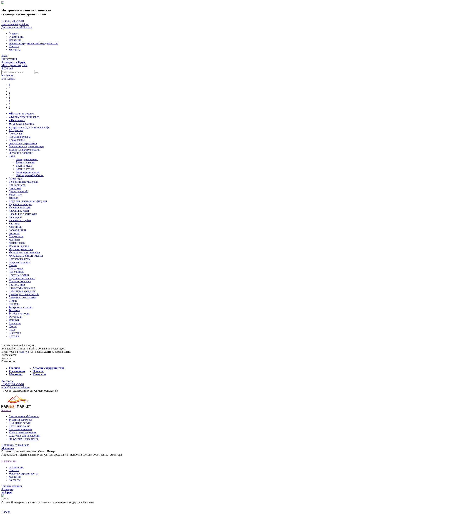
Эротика (14, 336)
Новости (14, 46)
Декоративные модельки (24, 181)
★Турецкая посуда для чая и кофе (29, 127)
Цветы (13, 326)
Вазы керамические (28, 172)
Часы (12, 329)
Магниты (14, 239)
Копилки (14, 233)
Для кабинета (17, 184)
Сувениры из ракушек (22, 290)
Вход (4, 55)
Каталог (6, 410)
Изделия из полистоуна (23, 213)
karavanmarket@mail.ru (15, 24)
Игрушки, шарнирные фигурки (28, 200)
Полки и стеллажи (20, 281)
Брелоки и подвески (21, 152)
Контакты (15, 49)
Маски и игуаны (19, 246)
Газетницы (15, 178)
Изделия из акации (20, 204)
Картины (14, 223)
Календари (15, 217)
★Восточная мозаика (21, 113)
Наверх (5, 511)
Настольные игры (19, 258)
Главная (13, 33)
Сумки (13, 300)
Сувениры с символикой (24, 294)
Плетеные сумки (19, 274)
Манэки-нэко (17, 242)
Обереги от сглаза (19, 262)
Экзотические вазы (20, 429)
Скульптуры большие (22, 287)
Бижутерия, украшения (23, 143)
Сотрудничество (48, 43)
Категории (7, 75)
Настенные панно (19, 426)
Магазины (15, 39)
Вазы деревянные (27, 159)
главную (24, 351)
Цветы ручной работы (30, 175)
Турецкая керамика (20, 419)
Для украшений (18, 191)
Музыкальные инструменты (26, 255)
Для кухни (15, 188)
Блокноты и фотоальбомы (24, 149)
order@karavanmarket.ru (15, 387)
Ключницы (15, 226)
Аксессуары (16, 133)
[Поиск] (36, 72)
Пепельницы (16, 271)
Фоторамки (15, 316)
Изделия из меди (19, 210)
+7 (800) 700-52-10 (12, 20)
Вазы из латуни (25, 162)
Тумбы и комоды (19, 313)
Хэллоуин (15, 323)
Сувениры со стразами (22, 297)
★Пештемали (17, 120)
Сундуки (14, 303)
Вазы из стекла (25, 168)
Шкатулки (15, 332)
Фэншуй (14, 319)
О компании (16, 36)
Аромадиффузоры (20, 136)
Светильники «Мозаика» (24, 416)
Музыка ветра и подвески (24, 252)
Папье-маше (16, 268)
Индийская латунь (20, 422)
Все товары (8, 78)
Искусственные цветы (22, 432)
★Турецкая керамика (21, 123)
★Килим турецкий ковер (24, 116)
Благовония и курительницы (26, 146)
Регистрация (9, 58)
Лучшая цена (21, 444)
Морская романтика (21, 249)
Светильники (17, 284)
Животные (15, 194)
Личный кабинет (11, 486)
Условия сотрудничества (23, 43)
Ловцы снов (16, 236)
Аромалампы (17, 139)
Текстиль (14, 310)
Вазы (12, 156)
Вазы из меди (24, 165)
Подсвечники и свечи (22, 278)
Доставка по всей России (16, 27)
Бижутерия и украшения (23, 438)
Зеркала (13, 197)
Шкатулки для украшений (24, 435)
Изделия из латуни (20, 207)
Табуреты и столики (21, 307)
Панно (13, 265)
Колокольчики (17, 229)
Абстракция (16, 130)
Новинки (7, 444)
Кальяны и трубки (20, 220)
